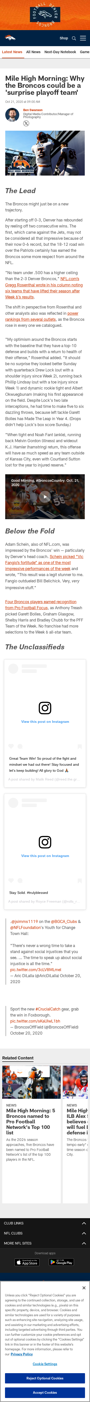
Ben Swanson (32, 110)
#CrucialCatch (48, 1008)
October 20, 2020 (26, 1033)
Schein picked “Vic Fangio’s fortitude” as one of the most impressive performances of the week (44, 562)
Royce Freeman (48, 901)
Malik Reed (45, 779)
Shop (64, 38)
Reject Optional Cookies (45, 1378)
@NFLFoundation (25, 927)
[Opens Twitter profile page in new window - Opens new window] (26, 123)
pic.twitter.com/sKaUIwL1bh (35, 1021)
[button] (45, 497)
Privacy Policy (22, 1354)
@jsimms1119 (25, 921)
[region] (45, 1341)
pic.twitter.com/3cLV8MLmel (35, 969)
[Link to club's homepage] (10, 36)
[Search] (74, 38)
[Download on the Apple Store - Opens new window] (27, 1263)
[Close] (84, 1287)
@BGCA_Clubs (64, 921)
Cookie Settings (45, 1364)
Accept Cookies (45, 1392)
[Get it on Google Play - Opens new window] (61, 1265)
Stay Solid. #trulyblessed (28, 893)
